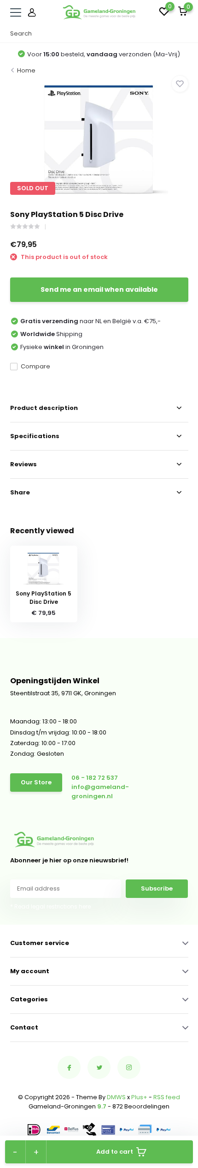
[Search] (183, 33)
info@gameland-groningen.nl (100, 792)
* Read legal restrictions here (50, 906)
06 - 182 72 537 (94, 777)
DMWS (116, 1097)
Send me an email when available (99, 289)
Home (26, 70)
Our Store (36, 782)
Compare (35, 366)
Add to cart (114, 1151)
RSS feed (166, 1097)
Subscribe (157, 888)
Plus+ (139, 1097)
